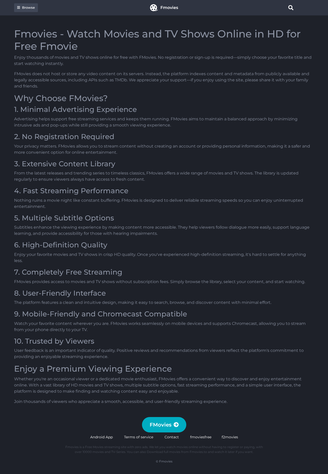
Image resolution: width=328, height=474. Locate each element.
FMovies (160, 425)
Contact (172, 437)
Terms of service (138, 437)
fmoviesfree (200, 437)
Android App (101, 437)
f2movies (230, 437)
